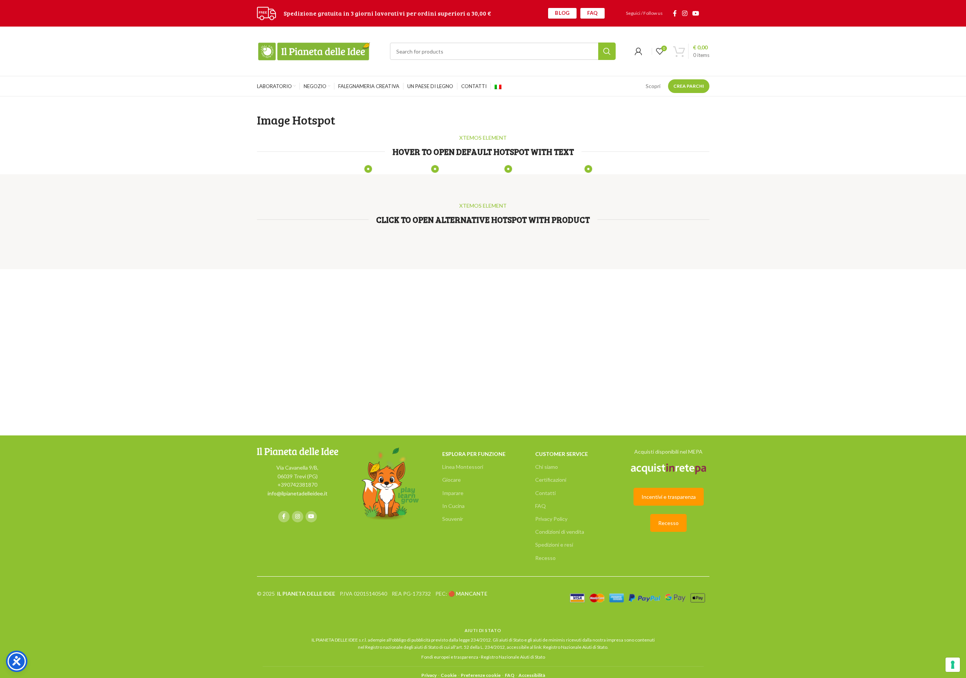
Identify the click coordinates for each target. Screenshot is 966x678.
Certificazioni (550, 479)
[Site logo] (266, 12)
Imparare (452, 493)
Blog (562, 13)
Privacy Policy (551, 519)
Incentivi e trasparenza (668, 497)
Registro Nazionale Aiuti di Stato (575, 647)
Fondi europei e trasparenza (449, 657)
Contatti (545, 493)
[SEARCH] (607, 51)
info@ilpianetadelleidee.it (298, 493)
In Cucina (453, 506)
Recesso (545, 558)
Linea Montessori (462, 467)
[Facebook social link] (674, 13)
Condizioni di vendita (559, 531)
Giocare (451, 479)
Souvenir (452, 519)
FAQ (592, 13)
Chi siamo (546, 467)
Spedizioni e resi (554, 544)
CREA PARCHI (688, 86)
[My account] (638, 51)
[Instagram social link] (684, 13)
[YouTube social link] (695, 13)
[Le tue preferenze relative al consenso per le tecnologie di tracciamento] (953, 665)
